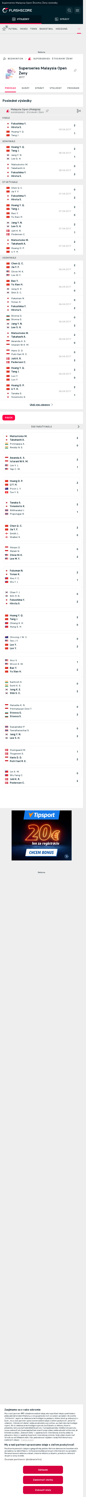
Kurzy (25, 88)
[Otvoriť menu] (77, 10)
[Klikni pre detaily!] (41, 129)
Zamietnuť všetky (43, 1479)
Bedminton (15, 58)
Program (73, 88)
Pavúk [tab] (9, 417)
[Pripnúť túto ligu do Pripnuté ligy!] (75, 70)
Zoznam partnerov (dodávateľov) (23, 1459)
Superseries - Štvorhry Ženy (53, 58)
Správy (39, 88)
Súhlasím (43, 1469)
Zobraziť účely (43, 1490)
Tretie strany (27, 1440)
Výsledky (56, 88)
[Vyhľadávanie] (69, 10)
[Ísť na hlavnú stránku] (20, 10)
